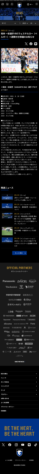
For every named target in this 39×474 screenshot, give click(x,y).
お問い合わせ (5, 398)
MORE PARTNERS (19, 361)
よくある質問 (5, 402)
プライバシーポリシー (7, 407)
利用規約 (3, 411)
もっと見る (19, 253)
